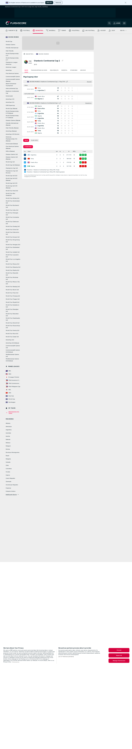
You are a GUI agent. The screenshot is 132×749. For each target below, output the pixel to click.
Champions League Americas (11, 63)
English (49, 2)
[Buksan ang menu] (124, 23)
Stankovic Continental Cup (12, 92)
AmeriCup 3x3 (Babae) (12, 343)
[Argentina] (29, 155)
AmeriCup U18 (10, 99)
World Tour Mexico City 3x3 (13, 283)
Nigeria (33, 166)
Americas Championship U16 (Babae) (11, 139)
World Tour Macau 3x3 (12, 264)
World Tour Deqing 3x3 (13, 226)
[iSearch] (109, 23)
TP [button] (68, 151)
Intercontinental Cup (12, 88)
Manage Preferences (119, 660)
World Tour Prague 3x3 (13, 299)
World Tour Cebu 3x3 (12, 210)
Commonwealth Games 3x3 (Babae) (13, 351)
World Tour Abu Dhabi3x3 (10, 194)
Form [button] (84, 151)
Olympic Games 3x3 (12, 154)
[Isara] (125, 2)
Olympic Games (10, 44)
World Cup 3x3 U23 (11, 175)
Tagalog (58, 2)
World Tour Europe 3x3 (13, 237)
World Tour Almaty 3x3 (12, 198)
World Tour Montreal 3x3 (12, 278)
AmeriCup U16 (10, 102)
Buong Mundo (44, 54)
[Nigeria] (29, 166)
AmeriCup (9, 70)
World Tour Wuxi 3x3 (12, 333)
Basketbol (30, 54)
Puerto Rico (34, 162)
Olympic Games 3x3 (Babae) (12, 158)
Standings (73, 70)
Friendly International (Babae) (12, 124)
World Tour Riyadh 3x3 (12, 302)
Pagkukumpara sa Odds (39, 70)
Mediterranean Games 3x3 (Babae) (12, 360)
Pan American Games (12, 73)
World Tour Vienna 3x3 (12, 330)
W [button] (60, 151)
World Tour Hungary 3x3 (13, 244)
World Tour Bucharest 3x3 (12, 206)
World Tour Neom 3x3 (12, 290)
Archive (83, 70)
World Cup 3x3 (10, 162)
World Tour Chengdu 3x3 (12, 214)
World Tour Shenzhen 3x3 (12, 315)
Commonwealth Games (13, 76)
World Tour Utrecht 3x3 (12, 323)
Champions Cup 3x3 (12, 168)
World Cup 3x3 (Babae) (13, 165)
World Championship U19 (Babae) (12, 112)
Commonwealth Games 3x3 (13, 346)
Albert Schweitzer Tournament (11, 84)
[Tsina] (29, 159)
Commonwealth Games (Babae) (13, 80)
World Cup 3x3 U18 (11, 183)
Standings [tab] (28, 146)
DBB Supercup (10, 105)
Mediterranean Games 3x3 (12, 355)
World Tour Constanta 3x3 (12, 218)
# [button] (24, 151)
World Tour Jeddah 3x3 (13, 252)
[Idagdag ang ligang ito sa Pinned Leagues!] (62, 60)
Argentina (33, 155)
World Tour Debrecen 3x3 (12, 222)
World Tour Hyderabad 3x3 (12, 248)
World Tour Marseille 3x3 (12, 274)
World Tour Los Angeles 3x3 (13, 260)
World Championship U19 (12, 54)
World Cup (9, 41)
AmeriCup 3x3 (10, 340)
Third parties (15, 662)
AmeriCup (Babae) (11, 131)
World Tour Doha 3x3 (12, 229)
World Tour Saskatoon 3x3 (12, 306)
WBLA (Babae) (10, 151)
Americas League (11, 67)
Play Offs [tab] (34, 140)
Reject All (119, 655)
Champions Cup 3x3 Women (12, 172)
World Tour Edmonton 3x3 (12, 233)
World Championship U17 (12, 59)
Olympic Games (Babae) (13, 120)
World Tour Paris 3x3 (12, 293)
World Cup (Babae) (11, 108)
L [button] (63, 151)
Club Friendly (9, 51)
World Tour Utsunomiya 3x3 (13, 326)
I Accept (118, 650)
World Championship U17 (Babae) (12, 116)
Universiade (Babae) (12, 144)
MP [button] (57, 151)
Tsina (32, 158)
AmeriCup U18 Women (12, 134)
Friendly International (12, 48)
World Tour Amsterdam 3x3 (13, 202)
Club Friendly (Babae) (12, 128)
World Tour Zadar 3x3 (12, 337)
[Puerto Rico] (29, 162)
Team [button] (29, 151)
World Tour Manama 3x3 (13, 267)
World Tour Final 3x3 (12, 191)
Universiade (9, 96)
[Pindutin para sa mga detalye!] (58, 89)
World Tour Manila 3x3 (12, 270)
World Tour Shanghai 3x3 (12, 310)
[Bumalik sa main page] (20, 23)
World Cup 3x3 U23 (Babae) (11, 179)
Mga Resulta (54, 70)
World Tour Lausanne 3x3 (12, 256)
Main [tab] (26, 140)
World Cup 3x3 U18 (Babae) (11, 187)
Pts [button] (74, 151)
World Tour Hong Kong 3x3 (13, 241)
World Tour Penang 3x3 (13, 296)
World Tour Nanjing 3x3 (13, 286)
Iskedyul (64, 70)
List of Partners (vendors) (66, 656)
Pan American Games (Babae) (12, 147)
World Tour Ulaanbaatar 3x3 (13, 319)
